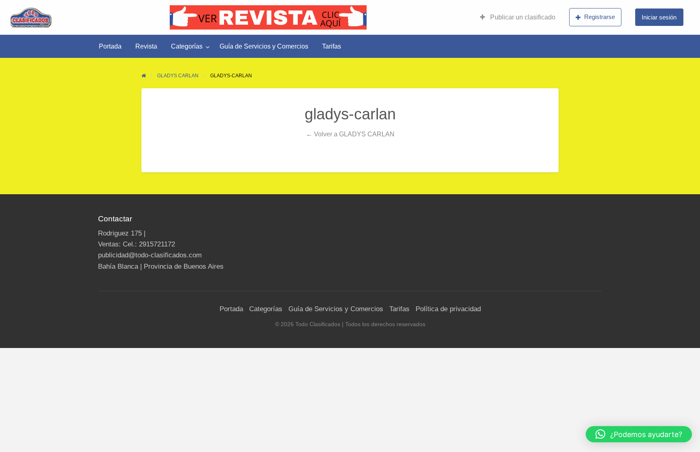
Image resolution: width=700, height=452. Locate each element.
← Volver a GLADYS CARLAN (350, 134)
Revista (146, 46)
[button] (639, 434)
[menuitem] (517, 17)
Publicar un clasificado (522, 17)
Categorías (187, 46)
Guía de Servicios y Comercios (264, 46)
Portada (110, 46)
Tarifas (331, 46)
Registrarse (599, 16)
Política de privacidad (448, 309)
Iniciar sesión (659, 17)
